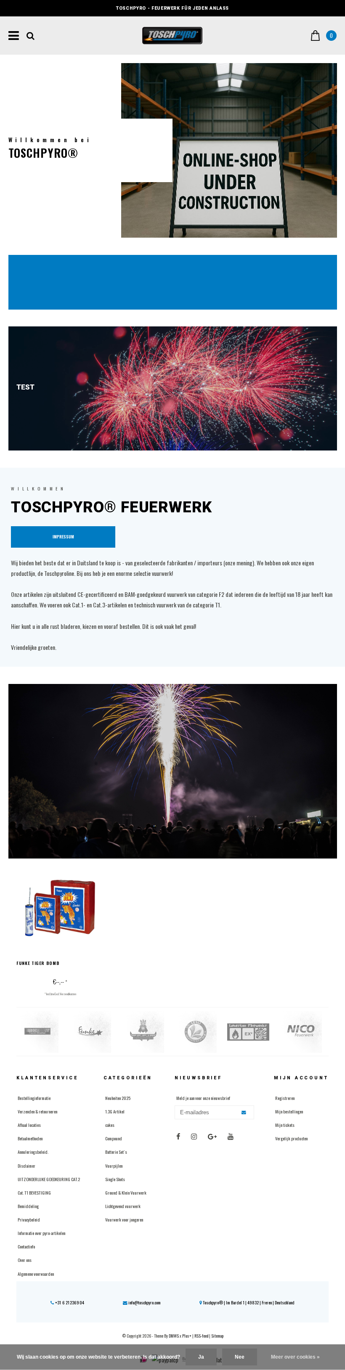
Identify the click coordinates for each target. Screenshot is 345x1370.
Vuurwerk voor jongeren (124, 1219)
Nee (239, 1357)
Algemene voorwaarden (36, 1273)
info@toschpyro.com (144, 1302)
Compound (113, 1138)
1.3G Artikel (115, 1111)
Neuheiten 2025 (117, 1097)
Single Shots (115, 1179)
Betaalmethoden (30, 1138)
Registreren (285, 1097)
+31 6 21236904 (69, 1302)
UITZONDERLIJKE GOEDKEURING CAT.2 (49, 1179)
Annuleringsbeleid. (33, 1151)
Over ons (25, 1259)
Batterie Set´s (116, 1151)
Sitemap (217, 1336)
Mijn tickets (285, 1124)
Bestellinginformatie (34, 1097)
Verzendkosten (68, 993)
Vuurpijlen (113, 1165)
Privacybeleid (29, 1219)
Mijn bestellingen (289, 1111)
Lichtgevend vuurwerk (123, 1206)
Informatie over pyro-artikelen (41, 1233)
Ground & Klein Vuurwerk (125, 1192)
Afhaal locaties (29, 1124)
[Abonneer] (244, 1112)
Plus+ (186, 1336)
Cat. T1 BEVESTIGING (34, 1192)
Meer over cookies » (295, 1357)
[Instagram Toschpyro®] (193, 1136)
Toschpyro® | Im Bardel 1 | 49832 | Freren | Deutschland (248, 1302)
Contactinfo (26, 1246)
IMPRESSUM (63, 536)
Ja (201, 1357)
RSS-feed (201, 1336)
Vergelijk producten (291, 1138)
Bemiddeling (28, 1206)
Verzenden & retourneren (37, 1111)
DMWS (174, 1336)
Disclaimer (26, 1165)
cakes (109, 1124)
